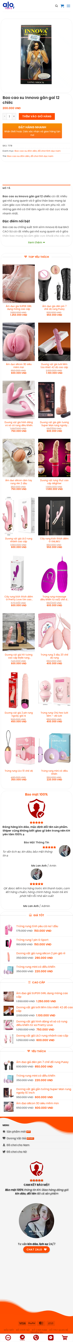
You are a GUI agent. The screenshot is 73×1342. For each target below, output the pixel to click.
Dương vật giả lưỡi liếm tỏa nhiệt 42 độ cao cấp (54, 366)
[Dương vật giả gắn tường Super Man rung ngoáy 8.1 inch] (54, 400)
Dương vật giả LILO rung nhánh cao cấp (18, 540)
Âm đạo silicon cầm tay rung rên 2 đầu (18, 482)
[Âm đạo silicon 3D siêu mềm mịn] (19, 342)
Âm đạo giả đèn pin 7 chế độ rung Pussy (54, 308)
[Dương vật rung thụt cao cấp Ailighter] (54, 458)
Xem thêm (35, 242)
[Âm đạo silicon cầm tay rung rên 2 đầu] (19, 458)
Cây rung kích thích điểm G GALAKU (54, 540)
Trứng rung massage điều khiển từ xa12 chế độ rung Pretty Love (54, 598)
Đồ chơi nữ (23, 1330)
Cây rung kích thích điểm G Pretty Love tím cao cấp (18, 598)
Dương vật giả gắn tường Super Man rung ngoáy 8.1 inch (54, 424)
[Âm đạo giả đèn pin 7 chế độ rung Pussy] (54, 284)
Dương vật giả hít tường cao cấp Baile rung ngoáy (18, 656)
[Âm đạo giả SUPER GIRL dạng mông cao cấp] (19, 284)
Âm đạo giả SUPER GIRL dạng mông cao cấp (19, 308)
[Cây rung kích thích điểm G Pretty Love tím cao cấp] (19, 574)
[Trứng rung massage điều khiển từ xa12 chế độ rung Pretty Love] (54, 574)
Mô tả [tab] (6, 188)
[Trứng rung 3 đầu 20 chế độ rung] (54, 632)
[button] (62, 6)
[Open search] (56, 6)
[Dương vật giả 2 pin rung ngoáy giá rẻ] (19, 690)
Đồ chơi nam (39, 1330)
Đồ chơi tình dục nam (49, 150)
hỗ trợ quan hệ (58, 1330)
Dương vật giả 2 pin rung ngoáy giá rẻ (19, 714)
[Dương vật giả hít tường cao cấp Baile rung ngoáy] (19, 632)
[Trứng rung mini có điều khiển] (54, 748)
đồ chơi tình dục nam (42, 156)
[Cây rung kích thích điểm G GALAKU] (54, 516)
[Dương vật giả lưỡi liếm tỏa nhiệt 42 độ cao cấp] (54, 342)
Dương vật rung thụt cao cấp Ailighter (54, 482)
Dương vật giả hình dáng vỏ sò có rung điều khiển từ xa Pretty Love (19, 424)
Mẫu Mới (9, 1330)
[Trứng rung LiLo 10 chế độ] (19, 748)
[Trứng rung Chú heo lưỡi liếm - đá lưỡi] (54, 690)
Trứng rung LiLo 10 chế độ (19, 770)
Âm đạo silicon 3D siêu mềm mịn (19, 366)
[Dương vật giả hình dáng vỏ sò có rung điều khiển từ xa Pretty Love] (19, 400)
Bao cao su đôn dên (26, 150)
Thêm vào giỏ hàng (37, 116)
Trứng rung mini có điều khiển (54, 772)
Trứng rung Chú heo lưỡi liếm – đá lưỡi (54, 714)
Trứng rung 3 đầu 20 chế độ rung (54, 656)
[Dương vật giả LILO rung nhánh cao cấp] (19, 516)
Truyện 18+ (36, 1332)
